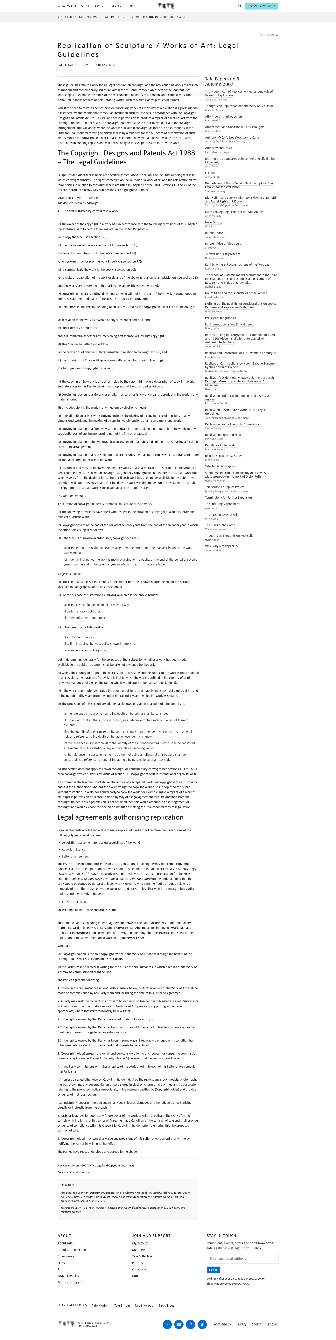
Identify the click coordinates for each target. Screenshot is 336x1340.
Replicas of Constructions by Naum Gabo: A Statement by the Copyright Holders (241, 365)
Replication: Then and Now (223, 435)
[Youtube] (179, 1324)
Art (98, 6)
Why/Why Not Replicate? (221, 546)
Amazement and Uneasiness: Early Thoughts (234, 127)
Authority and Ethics (218, 148)
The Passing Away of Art (221, 515)
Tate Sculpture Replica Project (224, 487)
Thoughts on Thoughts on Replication (230, 536)
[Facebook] (167, 1324)
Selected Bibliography (219, 466)
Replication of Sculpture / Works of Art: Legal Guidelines (235, 412)
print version (82, 1172)
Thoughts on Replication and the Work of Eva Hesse (239, 106)
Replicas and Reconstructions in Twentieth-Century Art (241, 353)
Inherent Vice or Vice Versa (223, 244)
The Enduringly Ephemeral (222, 504)
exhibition (64, 879)
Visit (85, 6)
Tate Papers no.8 (116, 17)
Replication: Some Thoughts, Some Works (233, 424)
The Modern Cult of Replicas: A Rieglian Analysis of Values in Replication (239, 93)
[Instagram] (190, 1324)
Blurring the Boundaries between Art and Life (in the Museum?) (240, 160)
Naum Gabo (144, 100)
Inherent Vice (214, 233)
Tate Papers (88, 17)
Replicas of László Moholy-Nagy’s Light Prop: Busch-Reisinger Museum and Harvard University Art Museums (240, 381)
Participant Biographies (220, 318)
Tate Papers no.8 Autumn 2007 (222, 81)
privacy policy (256, 1278)
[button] (239, 6)
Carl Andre (212, 173)
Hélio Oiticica (213, 222)
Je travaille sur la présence (222, 254)
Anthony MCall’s (232, 138)
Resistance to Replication (221, 445)
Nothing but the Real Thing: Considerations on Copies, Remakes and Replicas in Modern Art (241, 305)
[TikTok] (202, 1324)
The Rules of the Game (220, 525)
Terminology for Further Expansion (228, 498)
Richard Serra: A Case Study (223, 456)
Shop (131, 6)
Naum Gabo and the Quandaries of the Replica (236, 293)
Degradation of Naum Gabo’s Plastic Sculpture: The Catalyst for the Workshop (239, 185)
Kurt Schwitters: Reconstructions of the (237, 265)
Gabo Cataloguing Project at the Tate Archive (234, 212)
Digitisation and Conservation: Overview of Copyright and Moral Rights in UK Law (240, 199)
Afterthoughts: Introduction (223, 117)
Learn (114, 6)
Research (65, 17)
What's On (67, 6)
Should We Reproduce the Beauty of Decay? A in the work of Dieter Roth (235, 475)
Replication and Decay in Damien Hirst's (237, 397)
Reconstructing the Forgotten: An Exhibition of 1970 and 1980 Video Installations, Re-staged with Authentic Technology (240, 338)
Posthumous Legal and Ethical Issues (229, 324)
